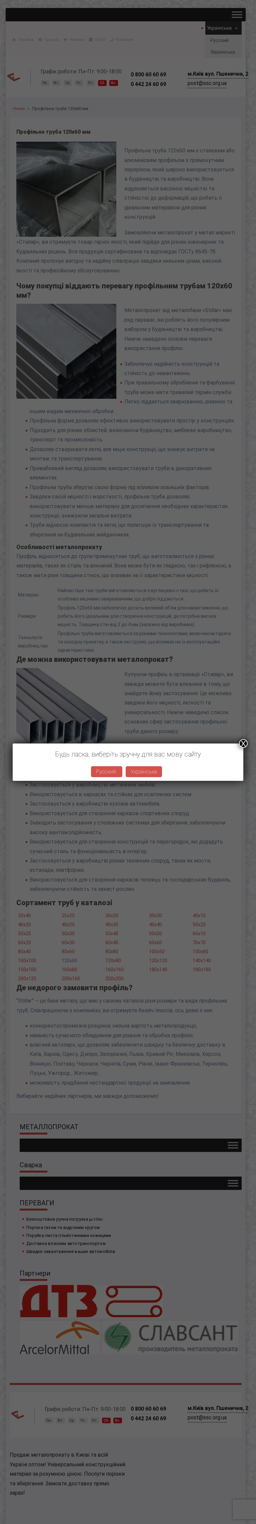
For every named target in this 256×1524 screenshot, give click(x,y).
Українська (144, 772)
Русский (106, 772)
